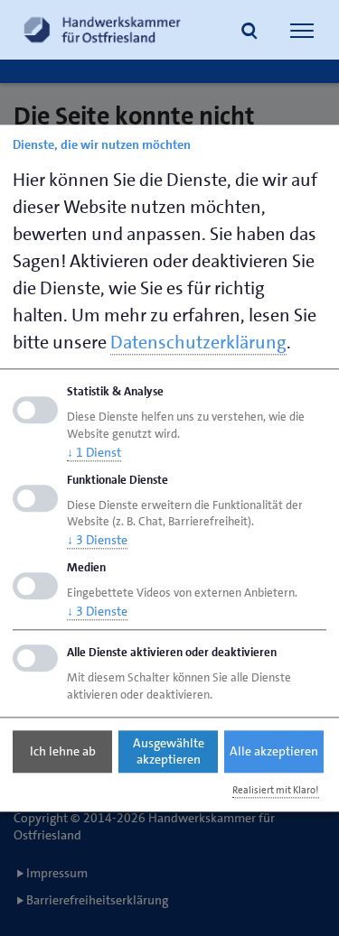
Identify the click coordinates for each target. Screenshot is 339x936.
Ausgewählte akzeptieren (168, 752)
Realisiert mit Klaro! (275, 790)
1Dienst (94, 452)
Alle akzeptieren (274, 752)
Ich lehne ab (63, 752)
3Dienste (97, 541)
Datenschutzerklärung (198, 342)
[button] (249, 32)
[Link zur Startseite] (102, 30)
